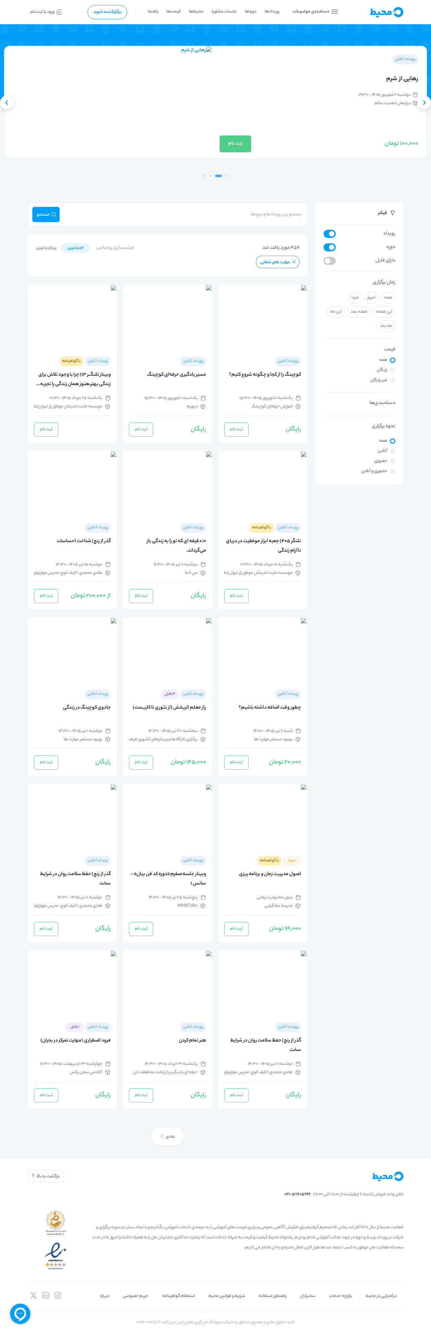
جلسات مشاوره (224, 11)
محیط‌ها (196, 11)
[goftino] (20, 1314)
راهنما (153, 11)
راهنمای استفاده (273, 1296)
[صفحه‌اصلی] (375, 12)
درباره (104, 1296)
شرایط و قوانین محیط (226, 1296)
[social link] (58, 1295)
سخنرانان (308, 1296)
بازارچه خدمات (340, 1296)
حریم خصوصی (135, 1296)
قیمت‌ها (173, 11)
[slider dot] (226, 176)
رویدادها (272, 11)
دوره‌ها (251, 11)
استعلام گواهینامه (178, 1296)
